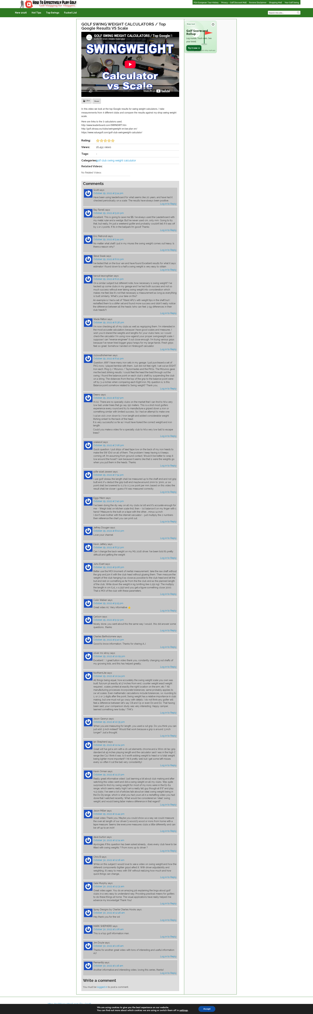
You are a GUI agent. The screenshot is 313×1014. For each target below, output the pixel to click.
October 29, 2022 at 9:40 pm (108, 639)
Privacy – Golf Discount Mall (233, 2)
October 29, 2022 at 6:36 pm (108, 322)
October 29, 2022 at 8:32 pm (108, 547)
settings (183, 1010)
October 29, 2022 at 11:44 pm (108, 814)
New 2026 (21, 12)
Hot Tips (36, 12)
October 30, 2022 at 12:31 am (108, 886)
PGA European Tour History (206, 2)
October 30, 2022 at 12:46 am (109, 912)
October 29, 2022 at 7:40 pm (108, 501)
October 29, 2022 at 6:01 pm (108, 259)
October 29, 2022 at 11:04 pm (109, 745)
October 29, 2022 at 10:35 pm (109, 722)
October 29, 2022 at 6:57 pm (108, 398)
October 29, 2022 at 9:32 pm (108, 620)
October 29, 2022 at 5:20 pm (108, 213)
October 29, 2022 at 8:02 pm (108, 531)
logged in (102, 987)
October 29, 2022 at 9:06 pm (108, 567)
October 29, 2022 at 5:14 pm (108, 193)
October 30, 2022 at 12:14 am (108, 840)
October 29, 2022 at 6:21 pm (108, 279)
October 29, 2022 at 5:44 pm (108, 239)
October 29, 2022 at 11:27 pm (108, 774)
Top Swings (52, 12)
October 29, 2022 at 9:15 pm (108, 603)
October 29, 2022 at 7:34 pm (108, 475)
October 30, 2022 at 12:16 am (108, 860)
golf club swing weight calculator (116, 160)
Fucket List (70, 12)
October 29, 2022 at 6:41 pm (108, 358)
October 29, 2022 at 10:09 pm (109, 656)
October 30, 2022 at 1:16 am (108, 965)
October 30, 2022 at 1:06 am (108, 929)
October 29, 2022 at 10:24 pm (109, 676)
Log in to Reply (168, 204)
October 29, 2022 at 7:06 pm (108, 445)
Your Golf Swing (291, 2)
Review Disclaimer (257, 2)
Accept (206, 1008)
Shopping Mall (275, 2)
